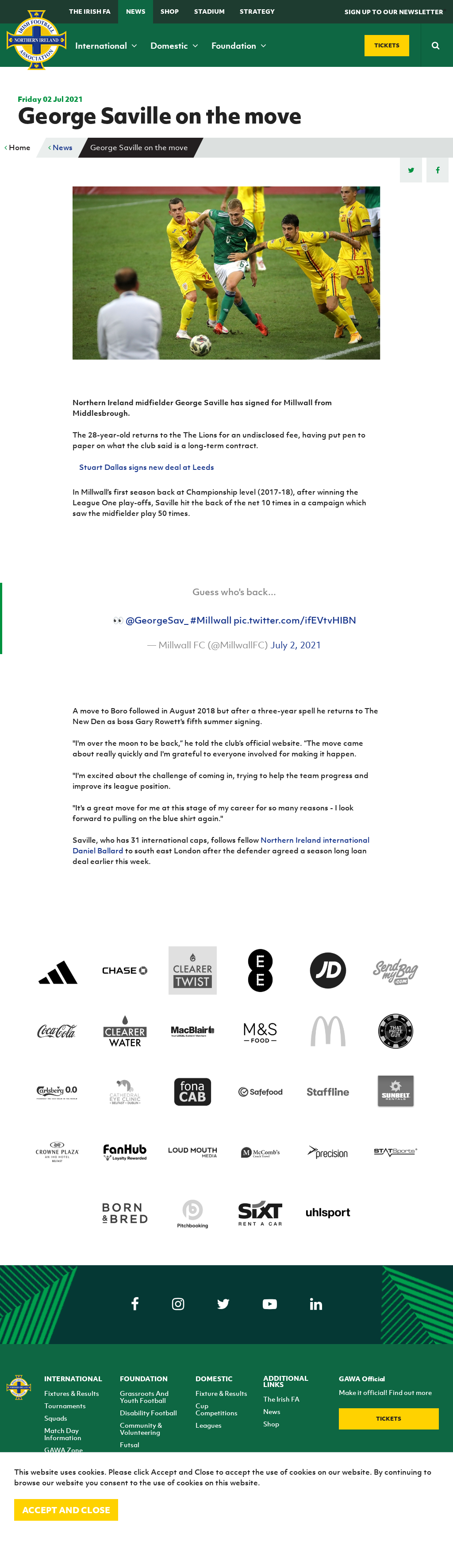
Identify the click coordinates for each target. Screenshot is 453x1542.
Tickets (388, 1418)
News (136, 11)
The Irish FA (90, 11)
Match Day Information (62, 1434)
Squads (55, 1418)
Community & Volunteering (141, 1429)
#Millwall (211, 620)
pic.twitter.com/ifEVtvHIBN (295, 620)
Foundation (234, 45)
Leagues (209, 1425)
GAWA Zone (63, 1449)
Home (19, 147)
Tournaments (65, 1405)
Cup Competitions (217, 1409)
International (102, 45)
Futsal (129, 1444)
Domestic (170, 45)
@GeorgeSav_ (157, 620)
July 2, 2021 (295, 645)
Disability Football (148, 1412)
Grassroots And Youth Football (144, 1397)
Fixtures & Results (71, 1393)
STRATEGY (257, 11)
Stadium (209, 11)
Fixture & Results (221, 1393)
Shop (170, 11)
